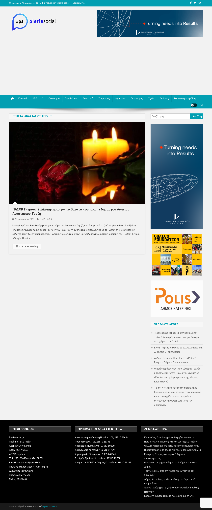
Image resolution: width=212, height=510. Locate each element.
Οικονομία (54, 98)
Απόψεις (164, 98)
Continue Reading (28, 246)
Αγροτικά (120, 98)
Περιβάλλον (71, 98)
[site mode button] (194, 105)
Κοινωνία (23, 98)
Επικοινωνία (78, 3)
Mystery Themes (50, 506)
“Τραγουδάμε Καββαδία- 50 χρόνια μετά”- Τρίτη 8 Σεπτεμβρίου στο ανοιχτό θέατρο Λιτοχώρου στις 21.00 (176, 337)
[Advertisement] (106, 67)
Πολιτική (38, 98)
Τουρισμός (104, 98)
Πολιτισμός (137, 98)
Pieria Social (45, 219)
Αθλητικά (88, 98)
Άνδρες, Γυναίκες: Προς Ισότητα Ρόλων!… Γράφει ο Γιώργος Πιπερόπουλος (175, 360)
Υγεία (151, 98)
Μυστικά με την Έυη (185, 98)
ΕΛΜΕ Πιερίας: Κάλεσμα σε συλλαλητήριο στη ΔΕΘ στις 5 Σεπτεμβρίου (178, 349)
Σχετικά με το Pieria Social (56, 3)
